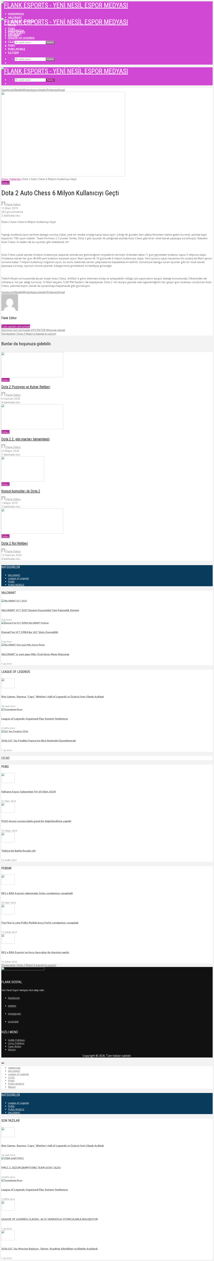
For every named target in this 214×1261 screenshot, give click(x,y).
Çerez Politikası (16, 1043)
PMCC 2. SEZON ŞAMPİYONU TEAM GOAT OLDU (31, 1167)
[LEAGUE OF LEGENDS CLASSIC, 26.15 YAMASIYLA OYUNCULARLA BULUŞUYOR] (8, 1209)
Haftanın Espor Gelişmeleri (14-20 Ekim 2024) (28, 791)
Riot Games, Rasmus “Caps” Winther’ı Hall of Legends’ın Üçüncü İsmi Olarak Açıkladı (52, 696)
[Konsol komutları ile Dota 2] (22, 480)
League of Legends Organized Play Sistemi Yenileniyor (34, 718)
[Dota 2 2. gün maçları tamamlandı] (32, 428)
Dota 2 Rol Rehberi (14, 543)
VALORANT (15, 17)
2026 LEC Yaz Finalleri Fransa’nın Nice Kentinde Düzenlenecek (38, 740)
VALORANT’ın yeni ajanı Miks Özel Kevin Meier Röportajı (35, 654)
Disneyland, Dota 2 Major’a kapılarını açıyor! (28, 965)
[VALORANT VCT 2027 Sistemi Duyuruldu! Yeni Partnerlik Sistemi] (14, 600)
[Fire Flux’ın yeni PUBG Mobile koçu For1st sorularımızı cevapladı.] (8, 913)
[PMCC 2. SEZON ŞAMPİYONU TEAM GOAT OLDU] (12, 1158)
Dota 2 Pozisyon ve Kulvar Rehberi (25, 387)
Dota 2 (5, 183)
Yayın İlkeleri (14, 1046)
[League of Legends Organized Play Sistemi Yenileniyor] (11, 709)
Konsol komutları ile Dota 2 (20, 491)
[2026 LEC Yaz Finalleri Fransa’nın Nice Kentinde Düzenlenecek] (14, 731)
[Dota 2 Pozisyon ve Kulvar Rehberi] (32, 376)
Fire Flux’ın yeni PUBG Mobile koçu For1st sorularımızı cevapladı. (40, 922)
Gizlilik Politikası (16, 1040)
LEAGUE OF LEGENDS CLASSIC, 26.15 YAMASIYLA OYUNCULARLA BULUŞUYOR (49, 1219)
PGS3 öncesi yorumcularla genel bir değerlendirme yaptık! (36, 821)
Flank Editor (13, 204)
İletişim (13, 52)
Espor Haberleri (11, 179)
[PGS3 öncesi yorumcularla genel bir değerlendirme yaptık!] (8, 811)
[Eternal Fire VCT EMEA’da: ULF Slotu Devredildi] (25, 622)
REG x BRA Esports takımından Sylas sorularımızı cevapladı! (37, 893)
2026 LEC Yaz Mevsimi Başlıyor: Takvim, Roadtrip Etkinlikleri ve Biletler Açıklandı (49, 1248)
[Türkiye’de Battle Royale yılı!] (8, 841)
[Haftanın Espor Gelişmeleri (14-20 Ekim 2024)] (8, 782)
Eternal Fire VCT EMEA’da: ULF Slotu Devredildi (29, 632)
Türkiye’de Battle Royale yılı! (18, 850)
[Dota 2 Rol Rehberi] (32, 532)
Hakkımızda (16, 13)
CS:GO (12, 41)
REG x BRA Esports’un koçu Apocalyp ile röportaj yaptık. (35, 952)
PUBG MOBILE (16, 49)
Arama (50, 42)
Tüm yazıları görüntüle (15, 326)
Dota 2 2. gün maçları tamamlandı (25, 439)
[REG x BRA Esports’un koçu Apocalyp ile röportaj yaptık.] (8, 942)
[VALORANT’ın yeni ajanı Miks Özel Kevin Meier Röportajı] (23, 644)
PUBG (11, 45)
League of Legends (21, 37)
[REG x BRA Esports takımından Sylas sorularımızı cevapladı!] (8, 883)
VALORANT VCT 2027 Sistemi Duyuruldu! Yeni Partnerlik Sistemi (40, 610)
